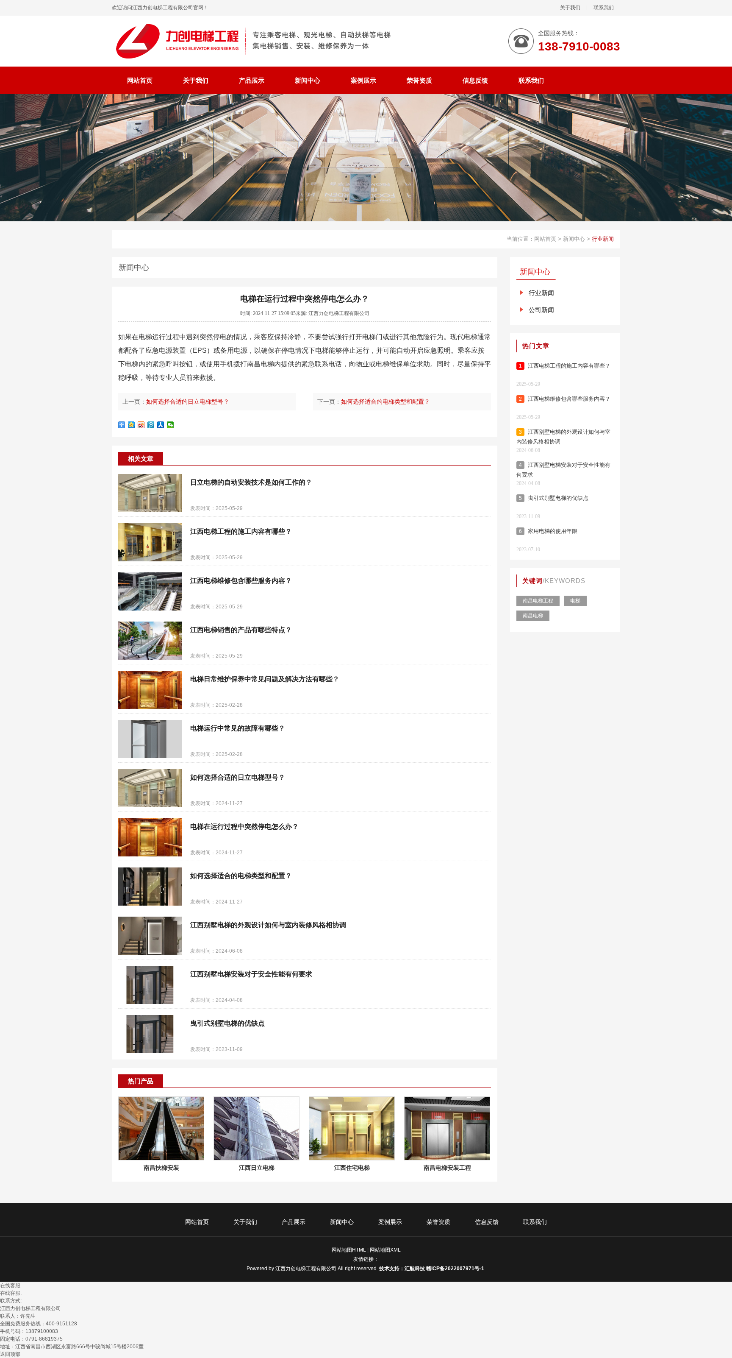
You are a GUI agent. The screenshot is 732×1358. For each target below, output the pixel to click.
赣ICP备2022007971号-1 (455, 1269)
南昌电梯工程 (538, 601)
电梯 (145, 336)
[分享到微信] (170, 424)
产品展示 (293, 1222)
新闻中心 (574, 239)
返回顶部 (10, 1354)
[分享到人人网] (160, 424)
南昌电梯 (260, 364)
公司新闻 (541, 309)
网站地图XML (385, 1250)
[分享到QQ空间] (131, 424)
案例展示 (390, 1222)
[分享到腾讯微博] (151, 424)
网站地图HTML (349, 1250)
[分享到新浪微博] (141, 424)
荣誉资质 (438, 1222)
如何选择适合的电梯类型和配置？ (385, 401)
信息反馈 (487, 1222)
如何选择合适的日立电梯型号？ (187, 401)
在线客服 (10, 1285)
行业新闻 (603, 239)
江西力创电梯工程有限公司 (305, 1269)
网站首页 (545, 239)
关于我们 (570, 8)
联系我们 (603, 8)
